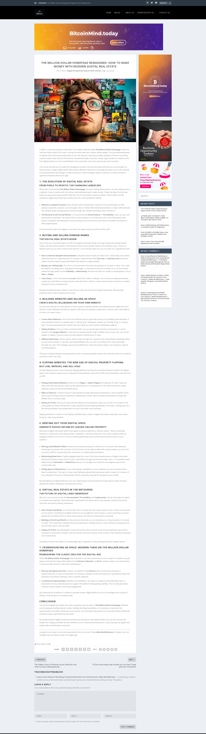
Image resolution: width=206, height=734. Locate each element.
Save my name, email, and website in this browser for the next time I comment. (68, 721)
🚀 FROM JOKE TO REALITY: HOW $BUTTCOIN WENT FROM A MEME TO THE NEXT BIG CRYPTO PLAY (154, 218)
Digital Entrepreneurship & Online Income (84, 71)
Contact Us (164, 13)
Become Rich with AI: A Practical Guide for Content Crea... (67, 3)
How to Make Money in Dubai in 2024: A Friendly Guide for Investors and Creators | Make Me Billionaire (155, 277)
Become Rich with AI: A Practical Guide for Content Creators (155, 299)
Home (108, 13)
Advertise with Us (145, 13)
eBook (117, 13)
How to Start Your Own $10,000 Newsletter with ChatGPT (152, 242)
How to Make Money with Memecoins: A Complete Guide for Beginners (155, 226)
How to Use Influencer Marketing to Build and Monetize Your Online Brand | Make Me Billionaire (76, 677)
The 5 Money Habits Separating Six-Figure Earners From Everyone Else (154, 210)
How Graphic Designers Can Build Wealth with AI (155, 281)
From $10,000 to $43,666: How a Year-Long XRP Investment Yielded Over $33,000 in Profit (155, 234)
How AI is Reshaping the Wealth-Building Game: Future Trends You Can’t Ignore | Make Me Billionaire (153, 294)
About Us (130, 13)
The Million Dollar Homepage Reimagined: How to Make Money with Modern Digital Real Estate (155, 263)
